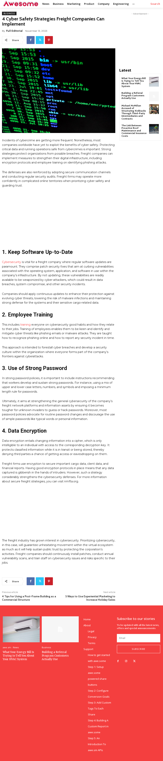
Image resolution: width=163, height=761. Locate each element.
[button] (155, 4)
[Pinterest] (49, 40)
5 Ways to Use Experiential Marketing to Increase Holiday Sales (90, 598)
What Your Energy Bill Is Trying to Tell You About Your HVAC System (133, 82)
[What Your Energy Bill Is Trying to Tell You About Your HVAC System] (154, 82)
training (25, 324)
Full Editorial (14, 30)
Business (9, 13)
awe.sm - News (11, 647)
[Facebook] (31, 40)
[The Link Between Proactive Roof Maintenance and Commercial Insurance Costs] (154, 129)
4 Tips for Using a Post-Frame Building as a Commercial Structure (29, 598)
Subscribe (138, 649)
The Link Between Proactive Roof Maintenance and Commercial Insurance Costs (134, 130)
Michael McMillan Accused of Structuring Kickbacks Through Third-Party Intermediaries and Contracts (133, 112)
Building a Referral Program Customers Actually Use (132, 95)
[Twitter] (40, 40)
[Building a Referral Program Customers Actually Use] (154, 96)
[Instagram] (126, 661)
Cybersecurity (11, 262)
